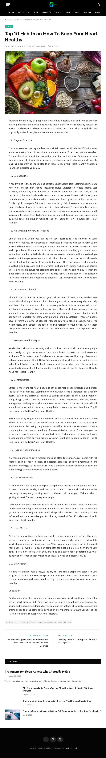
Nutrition (24, 12)
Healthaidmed (71, 748)
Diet (36, 12)
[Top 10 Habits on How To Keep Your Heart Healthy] (53, 82)
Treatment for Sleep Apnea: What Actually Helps (37, 671)
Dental (87, 12)
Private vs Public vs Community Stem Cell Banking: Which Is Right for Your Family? (61, 711)
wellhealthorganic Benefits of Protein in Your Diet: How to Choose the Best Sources (28, 642)
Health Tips (73, 12)
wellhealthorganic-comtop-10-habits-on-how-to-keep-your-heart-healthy (38, 622)
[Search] (98, 4)
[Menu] (8, 4)
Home (11, 12)
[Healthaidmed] (53, 4)
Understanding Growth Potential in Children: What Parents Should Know (57, 701)
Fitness (46, 12)
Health (59, 12)
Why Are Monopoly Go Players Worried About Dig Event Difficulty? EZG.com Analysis (57, 689)
